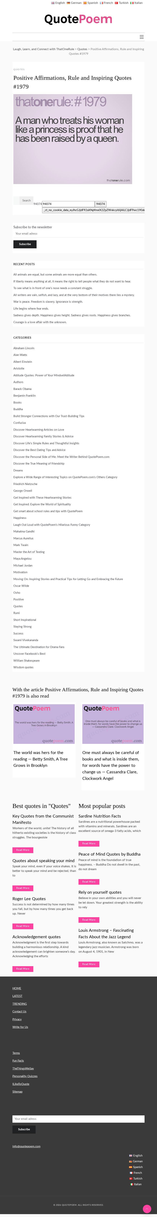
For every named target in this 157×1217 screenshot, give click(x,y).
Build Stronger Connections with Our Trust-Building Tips (48, 416)
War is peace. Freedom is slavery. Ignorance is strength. (48, 301)
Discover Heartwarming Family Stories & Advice (43, 436)
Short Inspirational (24, 620)
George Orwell (22, 490)
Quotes (19, 69)
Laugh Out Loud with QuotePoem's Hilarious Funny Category (51, 524)
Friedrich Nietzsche (25, 484)
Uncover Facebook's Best (29, 653)
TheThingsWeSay (23, 1068)
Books (17, 402)
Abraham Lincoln (23, 348)
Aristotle (18, 368)
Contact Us (19, 1011)
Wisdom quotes (23, 667)
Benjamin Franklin (24, 395)
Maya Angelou (22, 558)
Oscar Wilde (21, 585)
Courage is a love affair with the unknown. (40, 322)
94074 (38, 204)
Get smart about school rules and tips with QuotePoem (48, 511)
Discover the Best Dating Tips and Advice (39, 450)
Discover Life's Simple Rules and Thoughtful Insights (46, 443)
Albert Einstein (22, 361)
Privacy (17, 1019)
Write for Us (20, 1027)
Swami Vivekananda (25, 640)
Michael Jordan (22, 565)
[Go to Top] (147, 1209)
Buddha (18, 409)
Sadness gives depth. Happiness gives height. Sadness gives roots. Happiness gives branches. (72, 315)
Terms (16, 1053)
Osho (16, 592)
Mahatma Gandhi (23, 531)
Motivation (20, 572)
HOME (16, 988)
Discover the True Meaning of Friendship (38, 463)
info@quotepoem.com (26, 1146)
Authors (18, 382)
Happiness (19, 518)
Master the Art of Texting (29, 552)
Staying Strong (22, 626)
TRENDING (19, 1004)
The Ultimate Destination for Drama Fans (39, 647)
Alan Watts (20, 355)
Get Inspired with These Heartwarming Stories (42, 497)
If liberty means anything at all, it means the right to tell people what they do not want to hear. (72, 281)
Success (18, 633)
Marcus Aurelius (23, 538)
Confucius (19, 422)
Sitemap (17, 1091)
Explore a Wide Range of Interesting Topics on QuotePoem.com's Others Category (65, 477)
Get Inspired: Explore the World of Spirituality (42, 504)
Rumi (16, 613)
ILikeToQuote (20, 1084)
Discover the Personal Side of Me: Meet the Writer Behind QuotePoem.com (61, 457)
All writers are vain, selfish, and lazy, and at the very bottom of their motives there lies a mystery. (74, 295)
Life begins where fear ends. (31, 308)
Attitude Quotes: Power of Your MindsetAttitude (43, 375)
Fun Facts (18, 1060)
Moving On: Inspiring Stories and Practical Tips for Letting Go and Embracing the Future (68, 579)
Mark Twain (20, 545)
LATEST (17, 996)
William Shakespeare (26, 660)
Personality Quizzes (25, 1076)
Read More (22, 850)
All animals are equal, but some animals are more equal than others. (55, 274)
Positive (18, 599)
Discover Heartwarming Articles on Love (38, 429)
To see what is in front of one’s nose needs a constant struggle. (53, 288)
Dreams (18, 470)
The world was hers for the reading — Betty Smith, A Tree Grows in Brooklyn (40, 759)
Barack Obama (22, 389)
